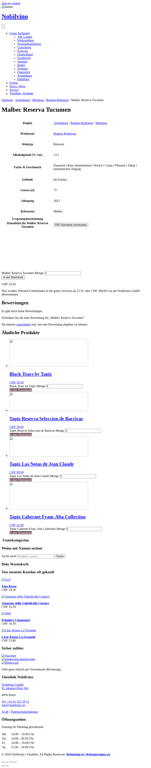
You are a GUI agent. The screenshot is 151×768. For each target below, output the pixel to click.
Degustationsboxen (29, 44)
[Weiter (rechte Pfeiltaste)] (7, 765)
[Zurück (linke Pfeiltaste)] (3, 765)
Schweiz (22, 51)
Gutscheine (24, 47)
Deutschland (25, 54)
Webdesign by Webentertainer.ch (88, 754)
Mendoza (38, 100)
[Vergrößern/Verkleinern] (15, 762)
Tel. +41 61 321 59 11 (15, 701)
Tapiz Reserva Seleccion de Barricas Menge (36, 430)
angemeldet (23, 324)
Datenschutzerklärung (24, 711)
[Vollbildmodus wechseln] (11, 762)
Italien (21, 65)
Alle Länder (24, 36)
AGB (5, 711)
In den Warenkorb (13, 277)
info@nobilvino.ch (13, 705)
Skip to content (11, 3)
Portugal (22, 68)
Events (13, 82)
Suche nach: (9, 556)
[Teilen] (7, 762)
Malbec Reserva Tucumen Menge (22, 273)
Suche (60, 556)
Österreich (23, 72)
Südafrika (23, 79)
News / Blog (17, 86)
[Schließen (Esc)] (3, 762)
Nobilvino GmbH (13, 684)
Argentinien (24, 75)
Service (14, 89)
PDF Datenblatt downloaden (71, 224)
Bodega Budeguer (57, 100)
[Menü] (3, 26)
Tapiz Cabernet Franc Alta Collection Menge (37, 528)
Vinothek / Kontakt (21, 93)
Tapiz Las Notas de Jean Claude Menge (34, 476)
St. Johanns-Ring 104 (15, 688)
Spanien (22, 61)
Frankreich (24, 58)
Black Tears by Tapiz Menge (27, 386)
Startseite (7, 100)
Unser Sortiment (19, 33)
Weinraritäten (25, 40)
